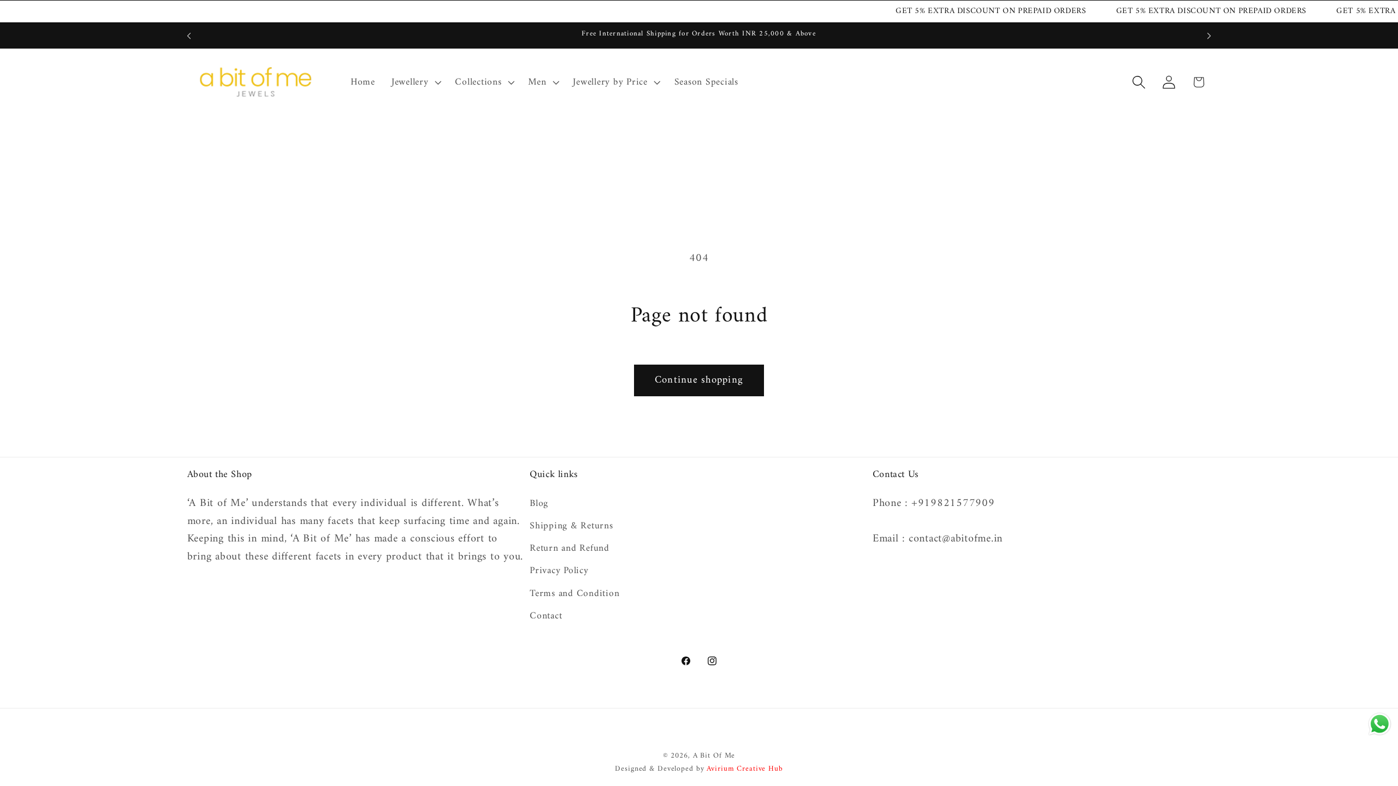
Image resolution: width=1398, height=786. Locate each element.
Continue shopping (699, 380)
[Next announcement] (1209, 36)
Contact (546, 616)
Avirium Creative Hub (745, 769)
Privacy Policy (559, 570)
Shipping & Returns (571, 525)
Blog (539, 504)
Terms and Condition (574, 593)
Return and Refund (569, 548)
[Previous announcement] (189, 36)
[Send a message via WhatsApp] (1380, 724)
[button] (415, 82)
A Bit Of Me (714, 756)
